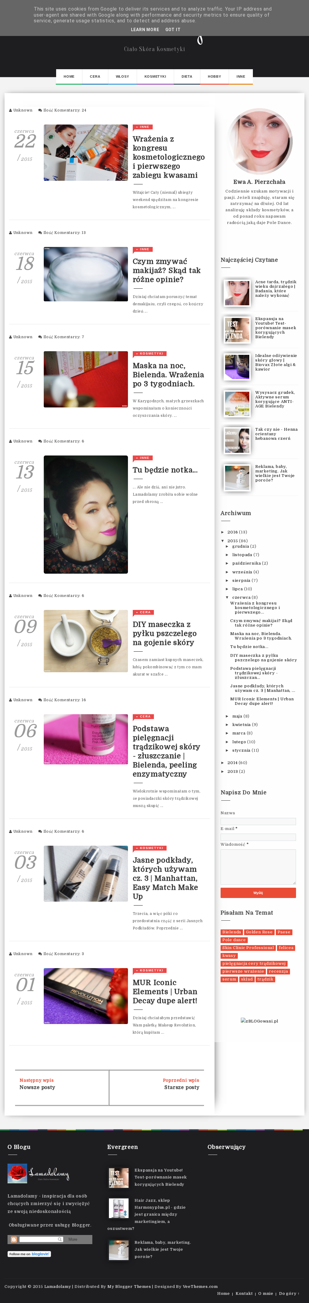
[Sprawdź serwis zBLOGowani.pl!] (259, 1021)
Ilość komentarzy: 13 (64, 233)
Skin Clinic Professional (248, 947)
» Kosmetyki (150, 353)
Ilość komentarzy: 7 (63, 337)
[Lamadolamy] (39, 1173)
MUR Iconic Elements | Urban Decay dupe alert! (165, 991)
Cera (95, 76)
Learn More (145, 29)
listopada (242, 555)
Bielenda (231, 932)
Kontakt (244, 1293)
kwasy (229, 955)
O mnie (265, 1293)
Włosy (122, 76)
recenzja (278, 971)
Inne (241, 76)
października (247, 563)
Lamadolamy (57, 1286)
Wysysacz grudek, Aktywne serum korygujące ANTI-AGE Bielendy (275, 399)
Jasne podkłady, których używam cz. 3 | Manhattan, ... (262, 688)
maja (238, 716)
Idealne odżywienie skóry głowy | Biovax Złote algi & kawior (276, 362)
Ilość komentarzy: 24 (65, 110)
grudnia (241, 546)
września (242, 572)
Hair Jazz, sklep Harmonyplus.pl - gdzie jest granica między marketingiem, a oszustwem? (146, 1214)
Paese (284, 932)
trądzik (265, 979)
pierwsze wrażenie (243, 971)
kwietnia (242, 724)
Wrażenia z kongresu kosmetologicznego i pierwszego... (255, 607)
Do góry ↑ (289, 1293)
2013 (233, 771)
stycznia (242, 750)
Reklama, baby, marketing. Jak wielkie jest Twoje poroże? (275, 473)
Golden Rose (259, 932)
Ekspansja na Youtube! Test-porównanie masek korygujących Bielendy (275, 327)
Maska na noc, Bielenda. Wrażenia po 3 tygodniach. (168, 374)
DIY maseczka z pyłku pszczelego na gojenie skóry (165, 633)
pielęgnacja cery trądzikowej (254, 963)
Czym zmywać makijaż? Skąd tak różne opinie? (167, 270)
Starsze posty (181, 1087)
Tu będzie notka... (165, 470)
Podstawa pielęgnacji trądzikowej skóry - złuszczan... (254, 673)
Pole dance (234, 940)
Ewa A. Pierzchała (259, 182)
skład (247, 979)
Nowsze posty (37, 1087)
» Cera (143, 612)
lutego (239, 742)
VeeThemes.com (200, 1286)
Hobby (214, 76)
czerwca (242, 597)
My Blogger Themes (129, 1286)
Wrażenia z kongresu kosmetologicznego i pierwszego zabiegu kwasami (169, 157)
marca (239, 733)
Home (69, 76)
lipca (238, 589)
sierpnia (242, 580)
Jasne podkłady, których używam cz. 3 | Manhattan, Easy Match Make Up (165, 878)
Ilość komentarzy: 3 (63, 954)
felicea (286, 947)
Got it (173, 29)
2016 (233, 532)
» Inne (143, 126)
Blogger (81, 1225)
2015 (233, 541)
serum (229, 979)
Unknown (23, 110)
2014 (233, 762)
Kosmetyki (155, 76)
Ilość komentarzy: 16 (64, 700)
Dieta (187, 76)
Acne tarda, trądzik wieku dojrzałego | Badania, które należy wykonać (276, 289)
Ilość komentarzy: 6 (63, 441)
